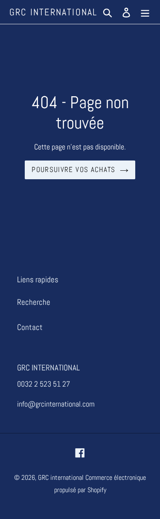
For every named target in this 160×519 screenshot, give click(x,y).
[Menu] (145, 12)
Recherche (33, 302)
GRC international (53, 11)
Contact (30, 327)
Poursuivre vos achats (74, 169)
